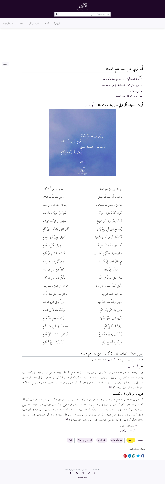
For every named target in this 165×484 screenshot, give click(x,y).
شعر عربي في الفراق (85, 440)
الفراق (70, 440)
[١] (110, 387)
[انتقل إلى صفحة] (56, 14)
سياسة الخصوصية (83, 477)
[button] (95, 473)
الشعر (46, 23)
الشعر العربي (102, 440)
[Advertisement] (82, 45)
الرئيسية (57, 23)
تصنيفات (140, 440)
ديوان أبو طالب (116, 440)
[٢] (66, 419)
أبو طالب (89, 105)
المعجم (21, 23)
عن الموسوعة (8, 23)
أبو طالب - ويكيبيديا (127, 431)
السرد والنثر (34, 23)
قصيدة (5, 64)
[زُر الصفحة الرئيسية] (82, 6)
